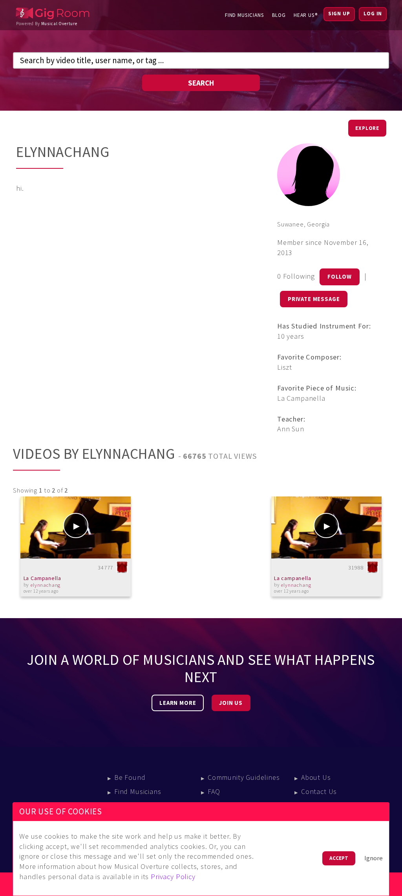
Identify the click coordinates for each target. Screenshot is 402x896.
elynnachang (45, 585)
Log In (373, 13)
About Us (316, 777)
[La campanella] (326, 527)
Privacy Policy (173, 876)
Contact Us (319, 791)
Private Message (314, 299)
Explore (367, 128)
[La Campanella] (75, 527)
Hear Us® (306, 15)
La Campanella (42, 578)
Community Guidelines (244, 777)
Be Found (130, 777)
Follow (339, 276)
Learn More (177, 702)
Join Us (231, 702)
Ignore (373, 858)
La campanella (292, 578)
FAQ (214, 791)
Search (201, 83)
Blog (279, 15)
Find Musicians (244, 15)
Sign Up (339, 13)
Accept (338, 858)
